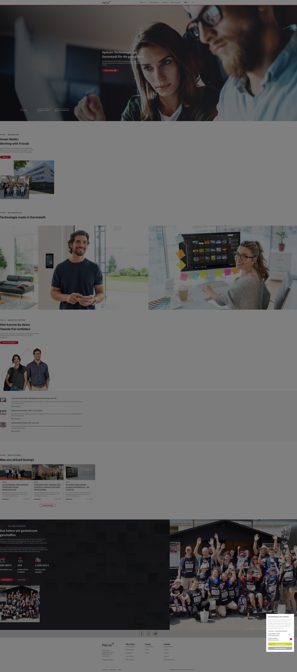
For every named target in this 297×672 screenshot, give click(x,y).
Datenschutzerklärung (281, 631)
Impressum (271, 631)
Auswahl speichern (280, 648)
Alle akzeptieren (280, 644)
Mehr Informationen (273, 635)
